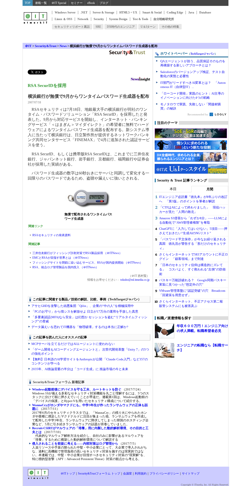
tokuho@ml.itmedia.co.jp (135, 279)
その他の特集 (170, 26)
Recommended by (198, 114)
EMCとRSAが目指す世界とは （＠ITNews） (61, 257)
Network (82, 19)
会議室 (127, 473)
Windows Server (65, 12)
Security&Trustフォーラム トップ (99, 473)
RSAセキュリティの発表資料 (51, 235)
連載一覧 (41, 3)
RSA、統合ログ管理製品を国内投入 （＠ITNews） (65, 267)
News (63, 46)
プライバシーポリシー (164, 473)
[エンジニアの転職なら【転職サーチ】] (164, 350)
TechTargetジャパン (202, 53)
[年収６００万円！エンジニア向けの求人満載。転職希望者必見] (164, 331)
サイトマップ (191, 473)
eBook (91, 3)
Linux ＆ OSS (63, 19)
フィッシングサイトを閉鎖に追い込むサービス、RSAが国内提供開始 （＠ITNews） (87, 262)
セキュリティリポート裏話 (72, 26)
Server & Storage (103, 12)
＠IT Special (58, 3)
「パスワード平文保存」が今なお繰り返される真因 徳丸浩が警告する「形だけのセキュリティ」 (192, 243)
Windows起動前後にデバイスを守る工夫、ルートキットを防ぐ (76, 389)
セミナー (77, 3)
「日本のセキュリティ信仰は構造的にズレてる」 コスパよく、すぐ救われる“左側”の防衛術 (192, 269)
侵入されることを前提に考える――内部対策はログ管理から (75, 443)
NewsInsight (140, 80)
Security (99, 19)
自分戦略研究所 (163, 19)
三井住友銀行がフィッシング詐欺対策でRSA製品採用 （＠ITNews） (77, 253)
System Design (118, 19)
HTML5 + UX (128, 12)
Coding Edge (175, 12)
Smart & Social (152, 12)
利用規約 (141, 473)
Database (205, 12)
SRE (98, 26)
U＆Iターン (148, 26)
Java (191, 12)
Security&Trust (45, 46)
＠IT (28, 46)
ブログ (104, 3)
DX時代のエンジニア (121, 26)
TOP (27, 3)
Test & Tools (140, 19)
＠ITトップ (68, 473)
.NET (84, 12)
